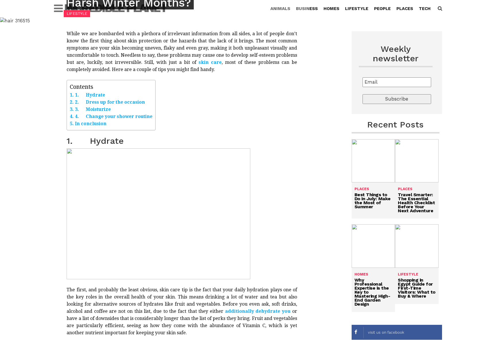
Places (404, 8)
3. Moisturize (93, 109)
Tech (425, 8)
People (382, 8)
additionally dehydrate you (257, 311)
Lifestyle (356, 8)
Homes (331, 8)
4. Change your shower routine (113, 116)
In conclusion (90, 123)
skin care (210, 62)
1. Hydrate (90, 95)
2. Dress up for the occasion (110, 102)
